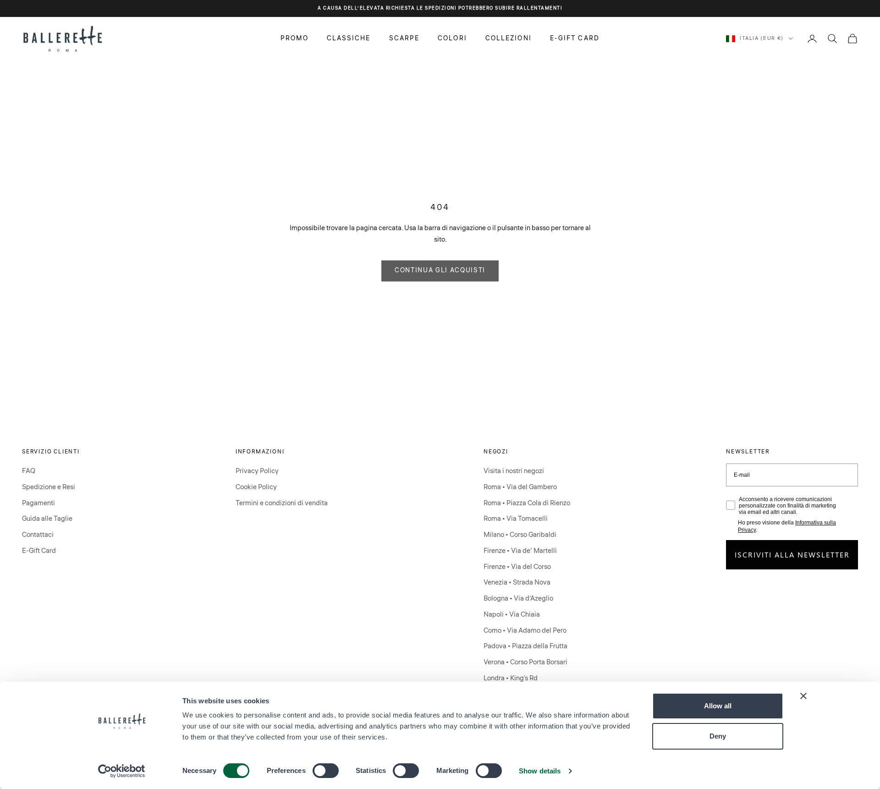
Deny (718, 736)
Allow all (718, 706)
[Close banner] (803, 696)
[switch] (326, 770)
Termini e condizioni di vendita (282, 503)
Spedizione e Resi (48, 487)
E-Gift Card (39, 551)
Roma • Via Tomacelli (516, 519)
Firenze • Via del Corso (517, 567)
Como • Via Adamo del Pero (525, 630)
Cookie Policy (256, 487)
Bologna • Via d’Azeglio (518, 598)
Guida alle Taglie (47, 519)
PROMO (294, 38)
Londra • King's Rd (511, 678)
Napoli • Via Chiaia (512, 614)
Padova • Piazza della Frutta (525, 646)
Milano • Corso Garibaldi (520, 535)
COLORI (452, 38)
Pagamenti (38, 503)
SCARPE (404, 38)
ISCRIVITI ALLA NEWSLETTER (792, 554)
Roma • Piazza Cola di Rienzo (527, 503)
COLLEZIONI (508, 38)
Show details (540, 771)
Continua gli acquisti (440, 270)
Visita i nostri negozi (514, 471)
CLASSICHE (349, 38)
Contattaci (38, 535)
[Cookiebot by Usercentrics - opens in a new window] (122, 771)
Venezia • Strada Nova (517, 582)
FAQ (28, 471)
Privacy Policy (257, 471)
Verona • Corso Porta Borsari (525, 662)
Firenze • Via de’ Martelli (520, 551)
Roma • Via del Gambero (520, 487)
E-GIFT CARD (575, 38)
